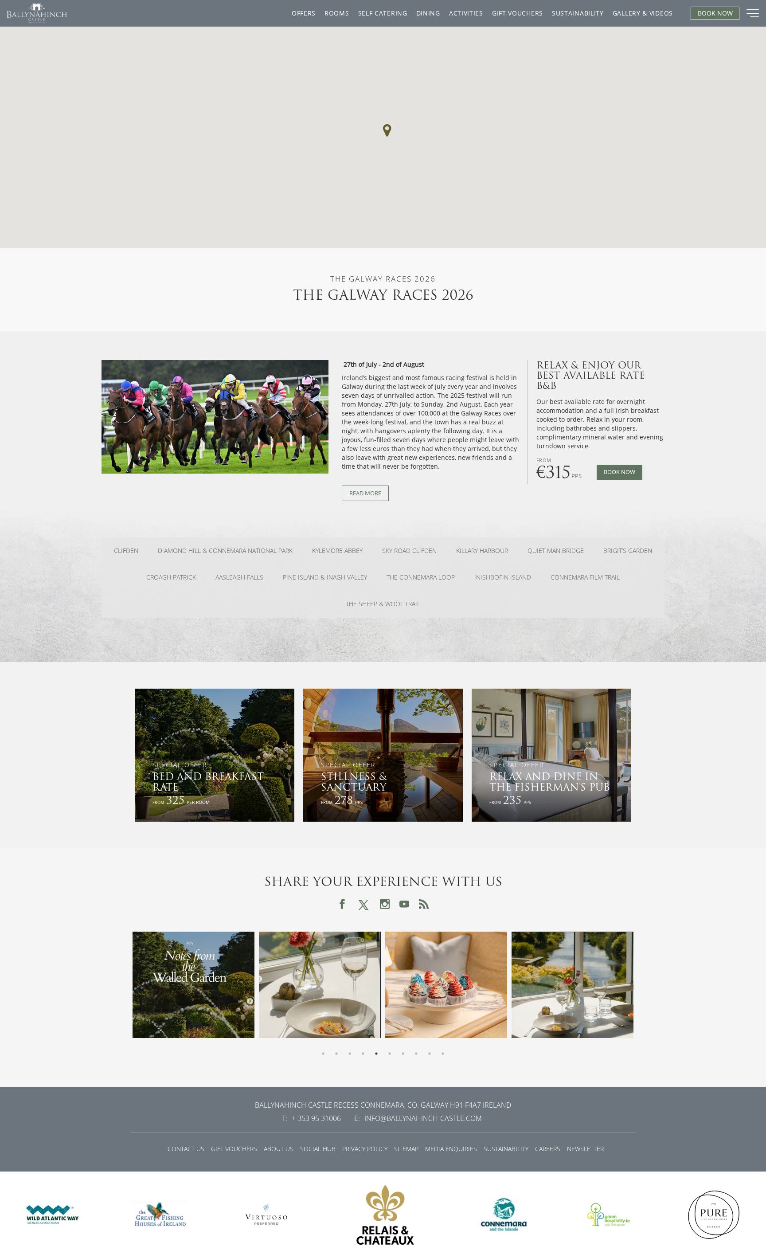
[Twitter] (363, 904)
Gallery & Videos (643, 13)
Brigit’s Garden (627, 551)
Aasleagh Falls (239, 577)
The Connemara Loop (421, 577)
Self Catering (382, 13)
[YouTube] (404, 904)
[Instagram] (385, 904)
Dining (428, 13)
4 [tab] (363, 1053)
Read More (365, 493)
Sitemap (406, 1148)
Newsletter (585, 1148)
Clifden (126, 551)
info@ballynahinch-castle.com (423, 1118)
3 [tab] (349, 1053)
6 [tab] (389, 1053)
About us (278, 1148)
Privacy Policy (364, 1148)
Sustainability (578, 13)
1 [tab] (323, 1053)
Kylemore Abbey (337, 551)
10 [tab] (442, 1053)
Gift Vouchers (517, 13)
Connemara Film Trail (585, 577)
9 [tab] (429, 1053)
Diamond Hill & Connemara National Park (225, 551)
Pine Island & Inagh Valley (325, 577)
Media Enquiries (451, 1148)
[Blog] (424, 904)
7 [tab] (403, 1053)
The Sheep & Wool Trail (383, 604)
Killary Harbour (482, 551)
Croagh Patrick (171, 577)
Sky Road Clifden (409, 551)
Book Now (619, 472)
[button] (387, 130)
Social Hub (318, 1148)
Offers (304, 13)
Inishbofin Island (502, 577)
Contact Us (186, 1148)
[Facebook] (342, 904)
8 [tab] (416, 1053)
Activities (466, 13)
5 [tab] (376, 1053)
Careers (547, 1148)
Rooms (336, 13)
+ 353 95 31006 (316, 1118)
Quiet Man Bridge (556, 551)
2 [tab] (336, 1053)
